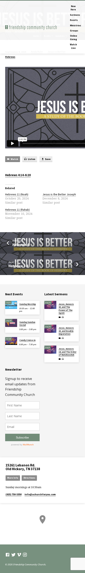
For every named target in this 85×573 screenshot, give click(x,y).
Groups (74, 30)
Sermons (75, 14)
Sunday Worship (27, 304)
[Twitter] (13, 554)
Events (74, 20)
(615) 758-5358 (13, 494)
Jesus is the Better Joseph (59, 194)
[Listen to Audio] (63, 317)
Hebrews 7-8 (18, 265)
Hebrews (10, 56)
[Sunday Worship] (11, 305)
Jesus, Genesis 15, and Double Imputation (66, 331)
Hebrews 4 (20, 244)
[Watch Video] (59, 317)
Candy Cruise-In (27, 340)
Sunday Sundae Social (27, 323)
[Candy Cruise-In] (11, 341)
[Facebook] (7, 554)
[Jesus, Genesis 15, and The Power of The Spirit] (50, 305)
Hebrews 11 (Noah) (16, 194)
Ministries (75, 25)
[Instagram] (24, 554)
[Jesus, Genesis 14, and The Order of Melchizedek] (50, 350)
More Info (12, 477)
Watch (14, 159)
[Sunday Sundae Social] (11, 323)
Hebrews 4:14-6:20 (18, 175)
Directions (29, 477)
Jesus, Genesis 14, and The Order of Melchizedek (67, 351)
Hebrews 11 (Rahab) (17, 209)
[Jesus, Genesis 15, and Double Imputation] (50, 329)
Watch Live (73, 46)
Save (48, 159)
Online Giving (73, 37)
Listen (31, 159)
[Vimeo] (19, 554)
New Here (73, 8)
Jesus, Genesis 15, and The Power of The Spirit (66, 308)
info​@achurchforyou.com (40, 494)
